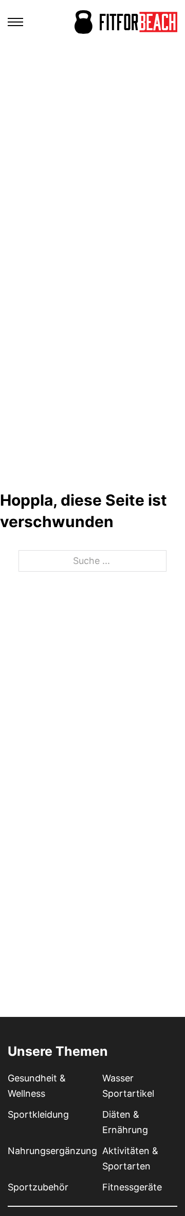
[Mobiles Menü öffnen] (15, 22)
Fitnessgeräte (132, 1187)
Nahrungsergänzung (52, 1150)
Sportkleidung (38, 1114)
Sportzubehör (38, 1187)
